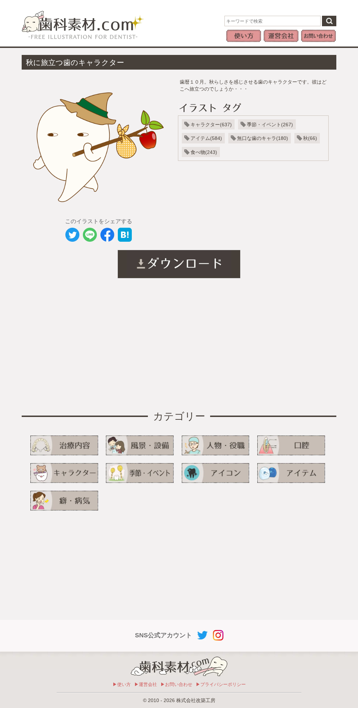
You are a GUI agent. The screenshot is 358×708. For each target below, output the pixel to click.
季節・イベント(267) (270, 124)
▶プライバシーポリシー (221, 684)
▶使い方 (122, 684)
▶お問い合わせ (176, 684)
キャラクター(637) (211, 124)
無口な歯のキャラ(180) (262, 138)
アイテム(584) (206, 138)
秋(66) (310, 138)
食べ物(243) (204, 152)
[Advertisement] (91, 345)
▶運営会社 (145, 684)
